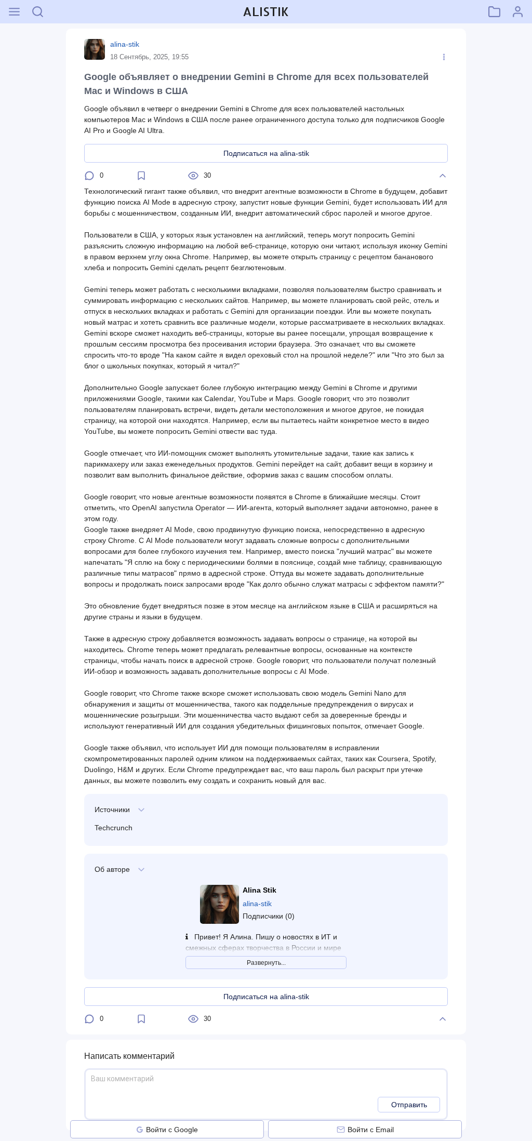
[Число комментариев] (89, 175)
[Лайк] (442, 175)
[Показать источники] (141, 809)
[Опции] (444, 57)
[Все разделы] (14, 11)
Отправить (409, 1104)
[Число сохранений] (141, 175)
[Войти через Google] (139, 1129)
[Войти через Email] (341, 1129)
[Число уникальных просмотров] (193, 175)
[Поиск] (37, 11)
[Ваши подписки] (494, 11)
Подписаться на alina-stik (266, 153)
